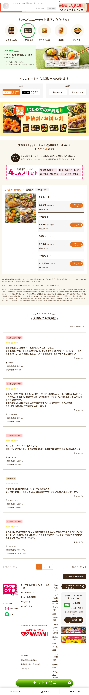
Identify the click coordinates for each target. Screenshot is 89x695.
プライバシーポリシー (29, 660)
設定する (52, 8)
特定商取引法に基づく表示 (31, 664)
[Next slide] (83, 1)
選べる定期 (55, 608)
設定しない (40, 8)
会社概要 (24, 655)
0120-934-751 (77, 605)
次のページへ (78, 567)
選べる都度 (55, 618)
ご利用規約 (25, 669)
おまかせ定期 (55, 602)
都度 (54, 614)
